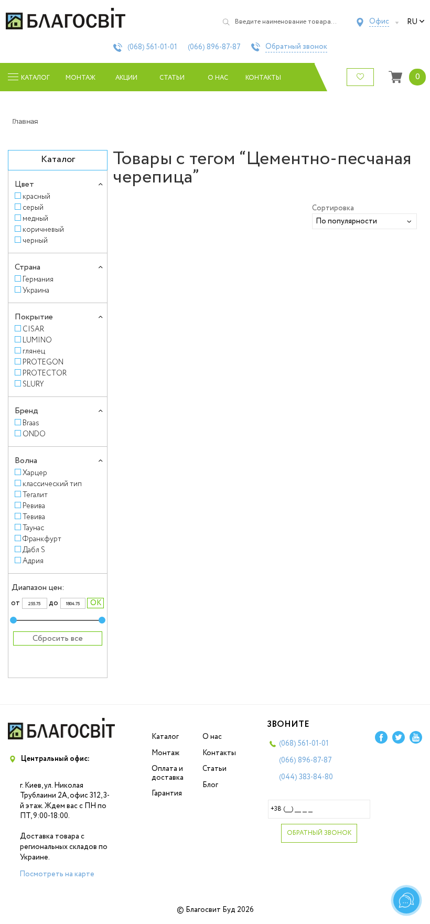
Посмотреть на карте (56, 874)
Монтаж (80, 77)
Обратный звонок (296, 47)
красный (36, 196)
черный (35, 240)
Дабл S (34, 550)
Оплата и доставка (168, 773)
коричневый (43, 229)
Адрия (33, 561)
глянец (34, 351)
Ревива (34, 506)
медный (35, 218)
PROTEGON (43, 362)
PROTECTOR (45, 373)
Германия (38, 279)
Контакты (263, 77)
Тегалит (35, 495)
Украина (36, 290)
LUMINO (37, 340)
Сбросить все (58, 638)
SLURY (33, 384)
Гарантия (167, 793)
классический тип (52, 484)
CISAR (33, 329)
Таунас (33, 528)
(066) (214, 47)
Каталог (165, 737)
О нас (218, 77)
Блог (210, 785)
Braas (31, 423)
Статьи (172, 77)
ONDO (34, 434)
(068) (152, 47)
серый (33, 207)
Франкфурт (42, 539)
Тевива (34, 517)
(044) (306, 777)
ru (412, 22)
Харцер (35, 473)
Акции (126, 77)
